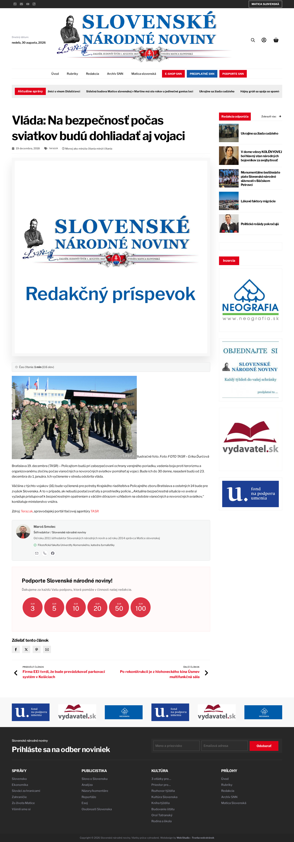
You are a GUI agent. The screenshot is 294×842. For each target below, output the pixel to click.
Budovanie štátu (163, 809)
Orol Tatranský (161, 815)
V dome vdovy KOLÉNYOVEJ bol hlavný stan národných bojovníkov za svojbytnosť (261, 156)
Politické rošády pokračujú (260, 224)
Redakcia (92, 74)
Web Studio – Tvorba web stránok (195, 837)
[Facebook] (53, 553)
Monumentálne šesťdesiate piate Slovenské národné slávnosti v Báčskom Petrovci (260, 179)
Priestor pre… (161, 785)
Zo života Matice (23, 803)
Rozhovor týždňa (163, 791)
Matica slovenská (143, 74)
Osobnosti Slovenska (97, 809)
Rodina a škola (161, 821)
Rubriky (72, 74)
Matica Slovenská (265, 4)
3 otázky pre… (161, 779)
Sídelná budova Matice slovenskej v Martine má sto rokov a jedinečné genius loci (129, 91)
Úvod (55, 74)
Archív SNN (115, 74)
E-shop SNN (173, 73)
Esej (85, 803)
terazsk (53, 148)
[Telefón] (45, 553)
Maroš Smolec (45, 527)
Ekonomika (20, 785)
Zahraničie (19, 797)
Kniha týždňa (160, 803)
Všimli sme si (21, 809)
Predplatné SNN (202, 73)
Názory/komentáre (95, 791)
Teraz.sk (27, 511)
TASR (95, 511)
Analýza (87, 785)
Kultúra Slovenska (164, 797)
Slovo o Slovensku (95, 779)
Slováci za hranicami (26, 791)
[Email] (37, 553)
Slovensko (19, 779)
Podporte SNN (233, 73)
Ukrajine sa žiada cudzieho (206, 91)
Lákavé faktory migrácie (258, 201)
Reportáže (89, 797)
